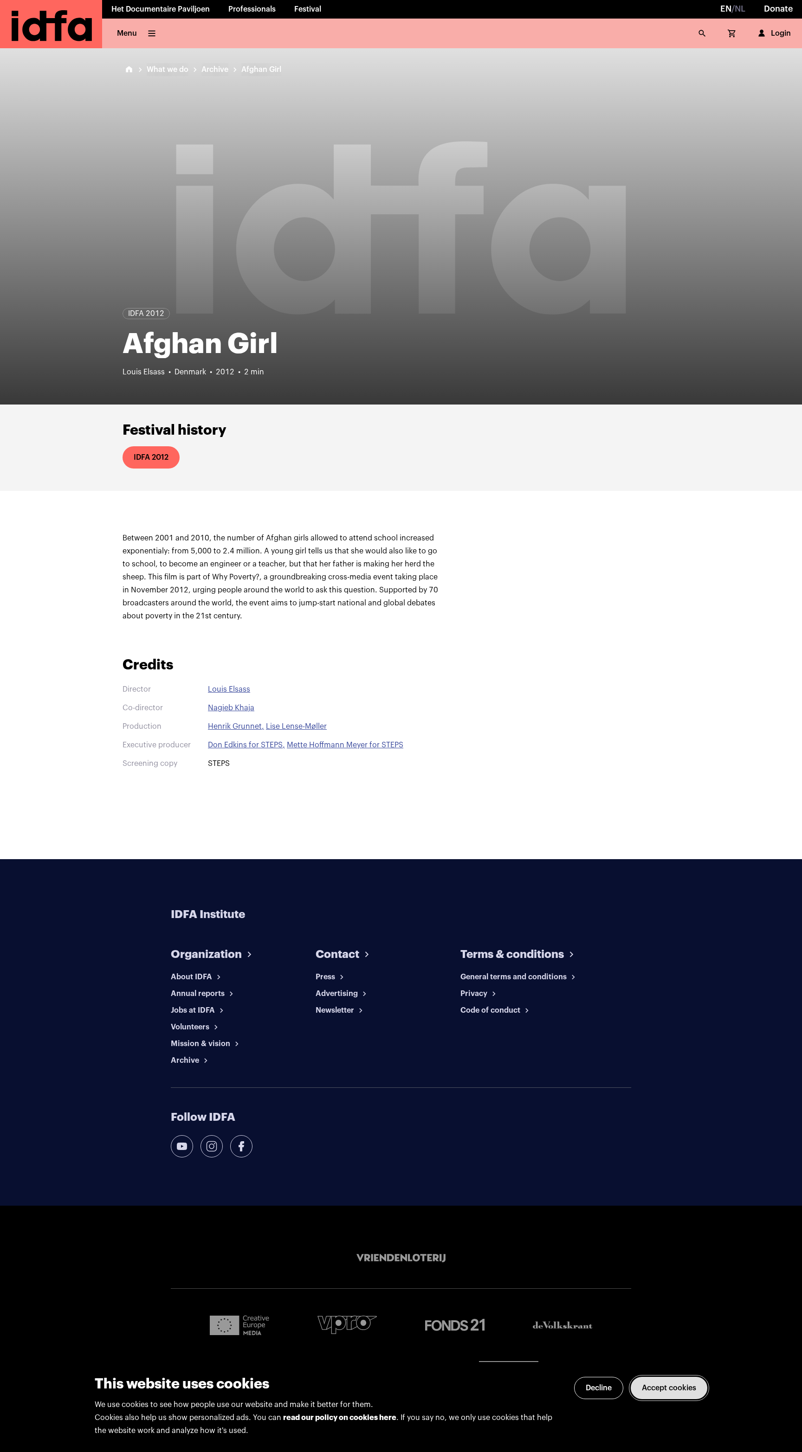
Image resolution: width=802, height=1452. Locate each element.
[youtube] (182, 1146)
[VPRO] (347, 1325)
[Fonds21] (455, 1325)
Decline (599, 1388)
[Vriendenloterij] (401, 1258)
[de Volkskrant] (562, 1325)
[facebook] (241, 1146)
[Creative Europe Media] (239, 1325)
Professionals (252, 9)
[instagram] (211, 1146)
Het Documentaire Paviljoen (160, 9)
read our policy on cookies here (339, 1417)
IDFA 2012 (151, 457)
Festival (307, 9)
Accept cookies (669, 1388)
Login (781, 33)
